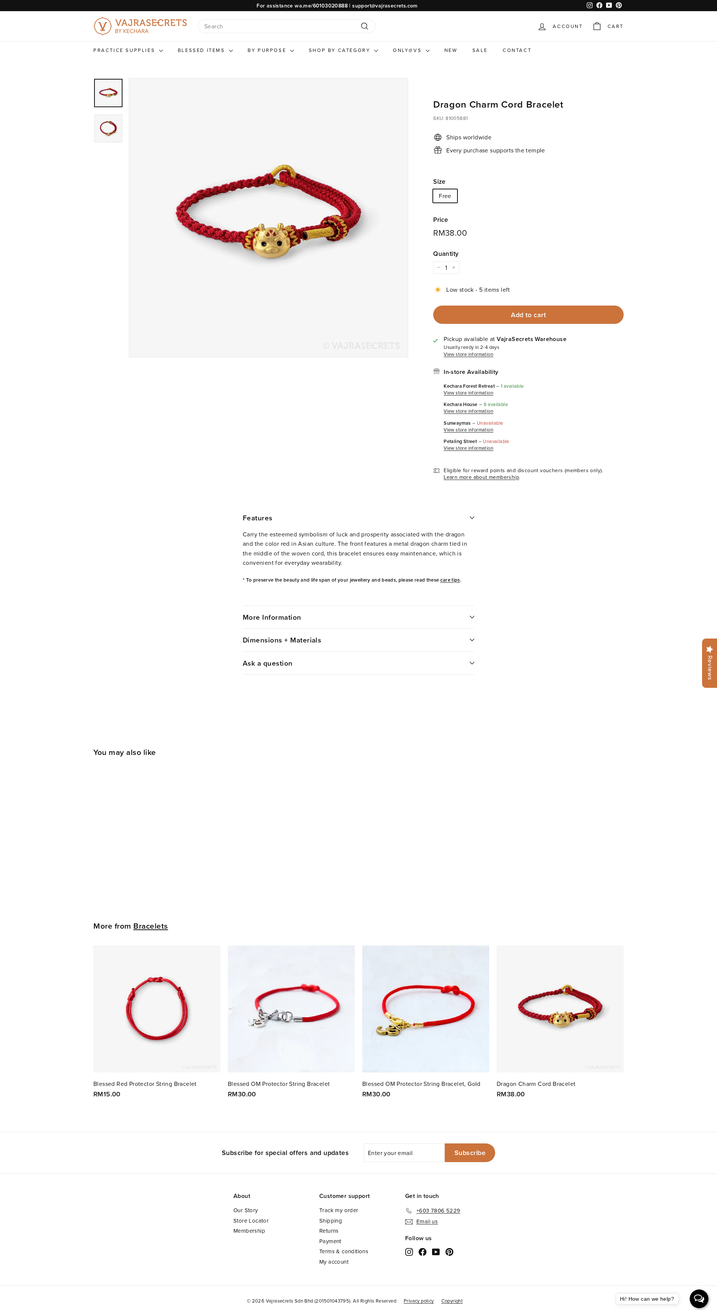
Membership (249, 1231)
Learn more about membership (481, 477)
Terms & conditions (343, 1251)
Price (440, 220)
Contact (517, 50)
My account (333, 1262)
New (450, 50)
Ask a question (268, 663)
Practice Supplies (125, 50)
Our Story (245, 1210)
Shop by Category (340, 50)
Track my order (338, 1210)
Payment (330, 1241)
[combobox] (286, 26)
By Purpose (268, 50)
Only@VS (408, 50)
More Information (272, 617)
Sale (480, 50)
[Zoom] (268, 217)
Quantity (446, 254)
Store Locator (251, 1220)
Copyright (452, 1300)
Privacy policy (419, 1300)
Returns (329, 1231)
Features (258, 518)
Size (439, 181)
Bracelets (150, 925)
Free (445, 196)
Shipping (330, 1220)
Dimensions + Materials (282, 640)
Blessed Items (202, 50)
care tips (450, 579)
